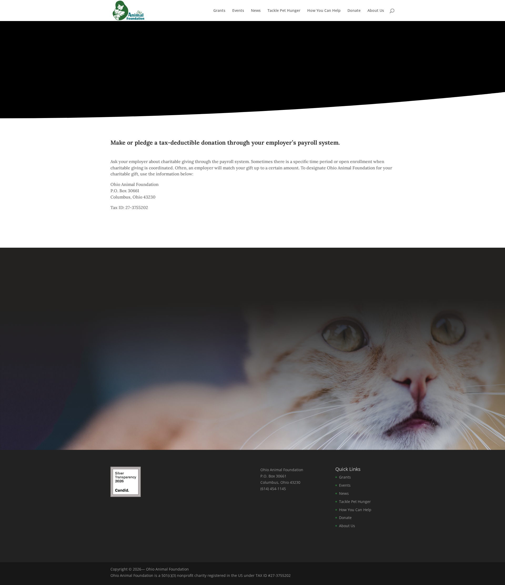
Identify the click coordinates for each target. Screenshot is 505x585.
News (256, 11)
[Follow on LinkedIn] (278, 410)
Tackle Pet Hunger (283, 11)
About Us (375, 11)
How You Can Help (324, 11)
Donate (354, 11)
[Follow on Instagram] (252, 410)
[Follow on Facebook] (226, 410)
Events (238, 11)
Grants (219, 11)
